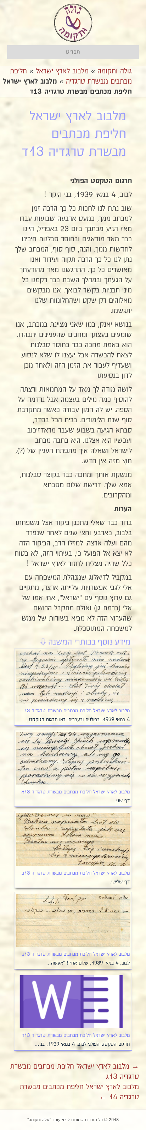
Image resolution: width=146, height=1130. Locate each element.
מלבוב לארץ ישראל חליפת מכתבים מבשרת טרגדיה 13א (75, 792)
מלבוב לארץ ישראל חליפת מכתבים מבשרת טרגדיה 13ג (76, 954)
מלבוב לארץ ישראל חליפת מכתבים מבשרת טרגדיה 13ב (76, 873)
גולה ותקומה (114, 71)
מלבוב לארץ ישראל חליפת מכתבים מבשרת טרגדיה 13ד (76, 1035)
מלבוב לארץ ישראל (62, 71)
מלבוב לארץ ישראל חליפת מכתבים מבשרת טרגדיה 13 (77, 711)
